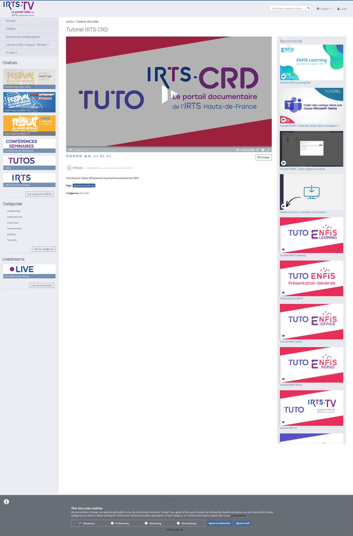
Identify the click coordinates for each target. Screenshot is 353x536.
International (14, 228)
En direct (11, 52)
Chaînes (11, 29)
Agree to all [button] (242, 523)
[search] (288, 8)
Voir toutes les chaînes (39, 194)
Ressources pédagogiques (23, 37)
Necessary (89, 523)
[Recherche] (309, 8)
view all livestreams (41, 285)
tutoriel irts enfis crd (84, 185)
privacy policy (238, 515)
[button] (29, 21)
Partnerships (188, 523)
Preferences (122, 523)
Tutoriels (12, 240)
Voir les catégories (44, 249)
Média (70, 21)
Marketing (155, 523)
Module (11, 234)
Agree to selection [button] (219, 523)
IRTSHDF (78, 168)
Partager (265, 157)
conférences (13, 211)
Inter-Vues (13, 222)
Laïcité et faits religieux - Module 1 (27, 44)
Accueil (10, 21)
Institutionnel (14, 216)
